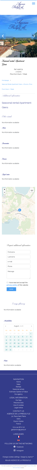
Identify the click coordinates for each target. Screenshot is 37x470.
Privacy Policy (30, 465)
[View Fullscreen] (4, 196)
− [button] (4, 192)
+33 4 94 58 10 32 (18, 427)
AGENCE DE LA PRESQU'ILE (18, 414)
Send (11, 289)
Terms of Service (17, 467)
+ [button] (4, 189)
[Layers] (32, 190)
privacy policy (12, 285)
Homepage (5, 80)
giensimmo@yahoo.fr (18, 430)
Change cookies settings (11, 457)
